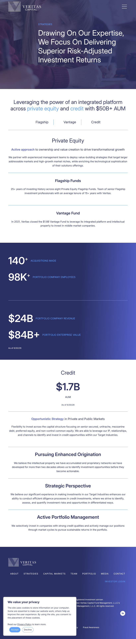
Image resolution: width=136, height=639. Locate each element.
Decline (28, 629)
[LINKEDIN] (122, 613)
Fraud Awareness (91, 627)
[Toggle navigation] (124, 6)
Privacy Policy (24, 624)
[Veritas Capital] (63, 6)
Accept (15, 629)
